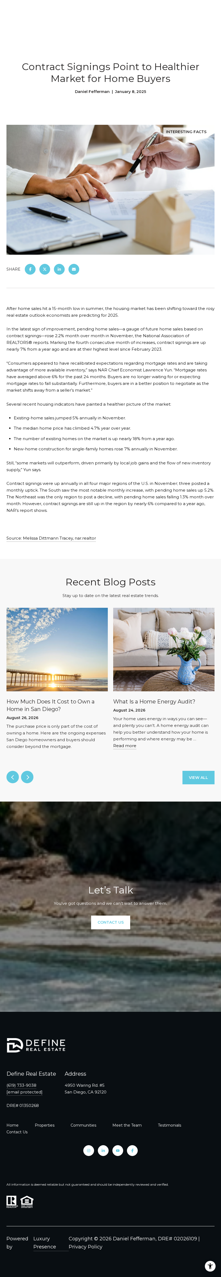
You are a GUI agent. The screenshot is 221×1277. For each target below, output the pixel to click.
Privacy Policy (85, 1247)
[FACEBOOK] (132, 1150)
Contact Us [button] (111, 922)
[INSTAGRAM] (88, 1150)
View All (198, 777)
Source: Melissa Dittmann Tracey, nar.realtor (51, 538)
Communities (83, 1125)
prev (12, 777)
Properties (44, 1125)
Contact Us (16, 1132)
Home (12, 1125)
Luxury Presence (44, 1243)
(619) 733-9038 (21, 1085)
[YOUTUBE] (117, 1150)
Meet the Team (127, 1125)
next (27, 777)
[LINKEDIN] (103, 1150)
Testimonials (169, 1125)
